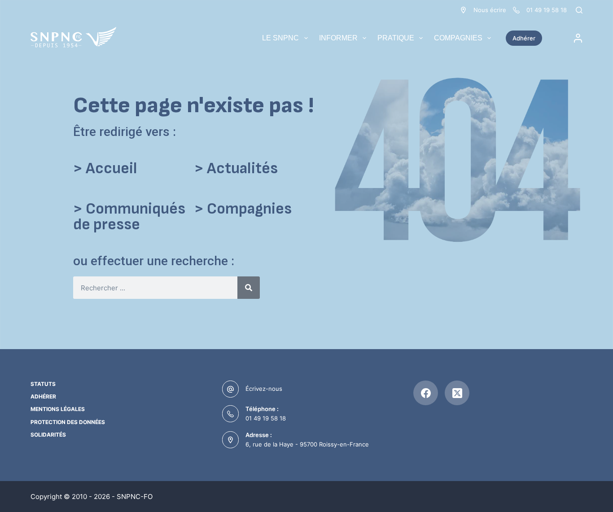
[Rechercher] (579, 10)
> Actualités (236, 168)
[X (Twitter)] (457, 393)
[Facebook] (425, 393)
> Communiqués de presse (129, 216)
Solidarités (48, 434)
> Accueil (105, 168)
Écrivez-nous (263, 388)
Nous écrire (489, 9)
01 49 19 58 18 (265, 418)
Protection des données (68, 422)
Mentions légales (58, 409)
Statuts (43, 384)
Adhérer (523, 38)
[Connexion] (578, 38)
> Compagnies (243, 209)
